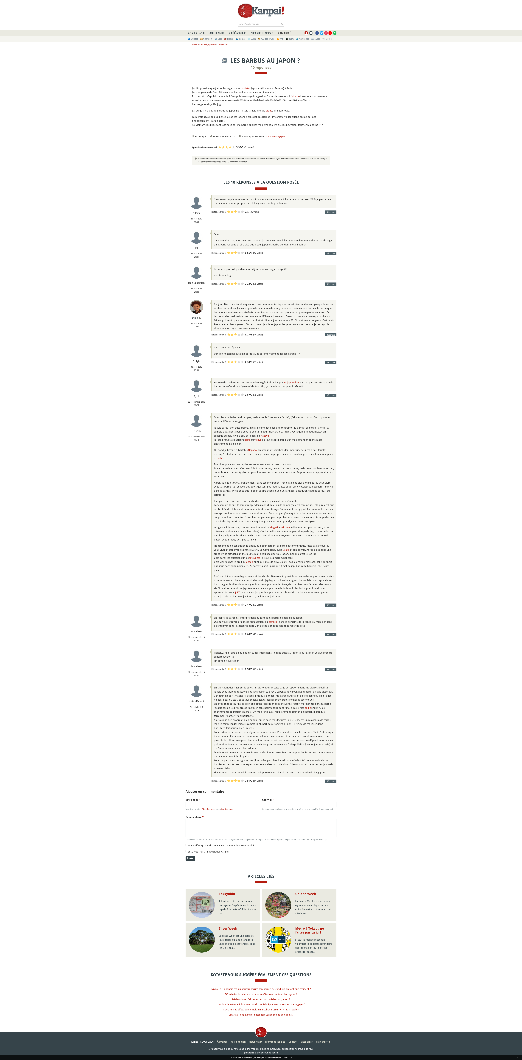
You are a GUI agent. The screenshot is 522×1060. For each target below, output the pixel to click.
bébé (220, 458)
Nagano (252, 450)
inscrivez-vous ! (227, 809)
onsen (249, 561)
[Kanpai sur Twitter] (321, 33)
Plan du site (323, 1041)
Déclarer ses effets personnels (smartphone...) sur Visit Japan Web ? (261, 1009)
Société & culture (237, 33)
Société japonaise (208, 44)
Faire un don (238, 1041)
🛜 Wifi (279, 38)
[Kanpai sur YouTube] (330, 33)
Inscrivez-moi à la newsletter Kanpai (208, 851)
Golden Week (305, 894)
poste (247, 439)
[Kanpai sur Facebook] (317, 33)
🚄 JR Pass (240, 38)
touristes (245, 88)
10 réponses (261, 67)
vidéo (269, 110)
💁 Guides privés (266, 38)
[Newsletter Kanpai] (311, 33)
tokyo (258, 439)
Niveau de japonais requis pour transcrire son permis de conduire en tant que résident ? (261, 989)
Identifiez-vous (208, 809)
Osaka (286, 549)
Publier (190, 858)
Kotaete (195, 44)
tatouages (254, 557)
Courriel (268, 799)
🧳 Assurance (302, 38)
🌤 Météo (327, 38)
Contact (292, 1041)
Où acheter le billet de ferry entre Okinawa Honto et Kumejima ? (261, 994)
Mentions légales (275, 1041)
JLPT (237, 592)
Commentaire (195, 817)
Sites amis (307, 1041)
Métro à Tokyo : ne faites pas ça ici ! (309, 930)
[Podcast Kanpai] (334, 33)
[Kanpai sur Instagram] (326, 33)
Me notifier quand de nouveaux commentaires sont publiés (221, 845)
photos (295, 96)
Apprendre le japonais (262, 33)
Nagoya (265, 435)
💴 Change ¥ (206, 38)
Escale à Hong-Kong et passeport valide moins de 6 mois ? (261, 1014)
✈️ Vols (218, 38)
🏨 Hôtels (228, 38)
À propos (222, 1041)
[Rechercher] (282, 24)
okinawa (285, 527)
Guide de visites (216, 33)
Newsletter (255, 1041)
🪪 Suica (252, 38)
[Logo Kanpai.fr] (261, 10)
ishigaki (273, 527)
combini (273, 621)
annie (195, 317)
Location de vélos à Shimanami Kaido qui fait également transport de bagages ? (261, 1004)
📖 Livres (315, 38)
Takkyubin (227, 894)
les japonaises (291, 382)
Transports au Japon (275, 136)
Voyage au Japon (196, 33)
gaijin (308, 707)
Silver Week (228, 928)
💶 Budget (193, 38)
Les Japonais (223, 44)
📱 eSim (290, 38)
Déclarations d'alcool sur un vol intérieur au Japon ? (261, 999)
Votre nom (193, 799)
